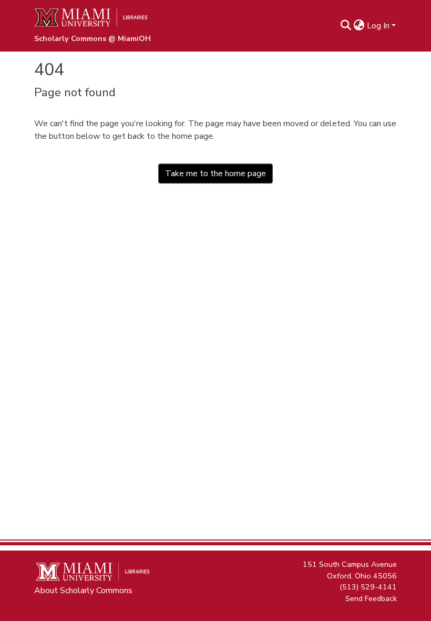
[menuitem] (359, 25)
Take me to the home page (215, 173)
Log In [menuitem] (378, 26)
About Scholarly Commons (83, 590)
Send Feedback (371, 598)
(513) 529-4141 (368, 587)
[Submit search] (346, 25)
